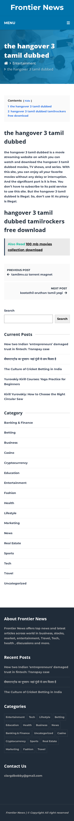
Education (12, 473)
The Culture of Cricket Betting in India (33, 369)
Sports (9, 553)
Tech (7, 563)
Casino (9, 453)
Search (9, 310)
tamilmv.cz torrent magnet (31, 274)
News (8, 533)
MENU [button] (9, 23)
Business (10, 443)
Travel (8, 573)
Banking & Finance (18, 423)
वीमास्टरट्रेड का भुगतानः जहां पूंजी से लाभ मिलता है (30, 359)
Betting (10, 432)
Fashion (10, 493)
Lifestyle (10, 513)
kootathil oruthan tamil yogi (41, 293)
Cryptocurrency (16, 463)
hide (27, 100)
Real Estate (12, 543)
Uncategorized (15, 583)
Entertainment (24, 63)
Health (9, 503)
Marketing (12, 523)
